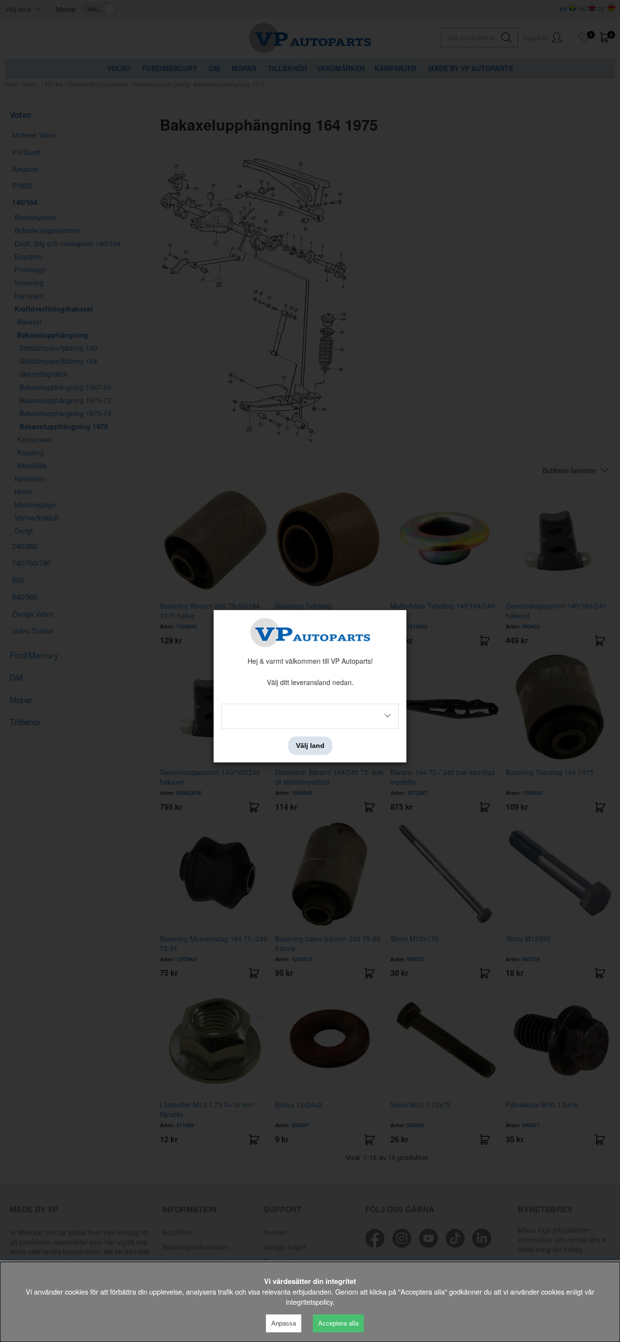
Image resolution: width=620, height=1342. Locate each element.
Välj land (310, 745)
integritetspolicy (309, 1302)
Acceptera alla (338, 1323)
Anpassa (283, 1323)
